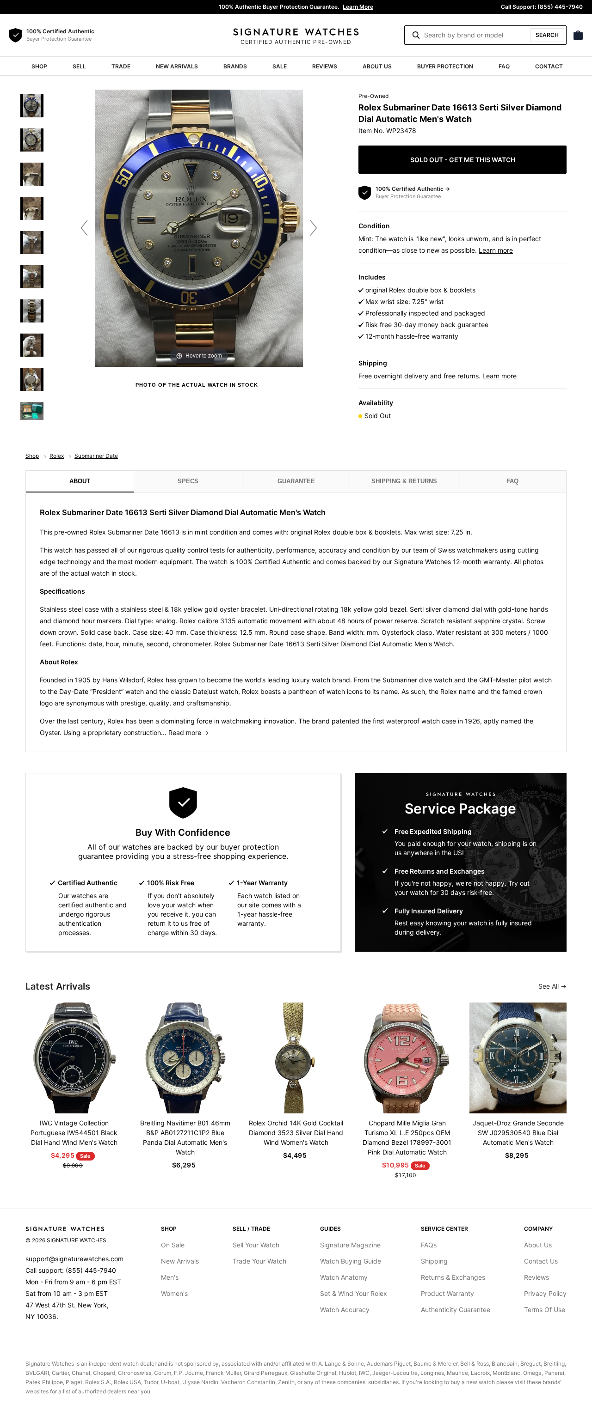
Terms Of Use (544, 1309)
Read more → (188, 732)
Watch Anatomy (344, 1277)
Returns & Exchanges (453, 1277)
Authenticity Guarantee (455, 1309)
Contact (549, 66)
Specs (188, 481)
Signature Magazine (350, 1245)
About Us (377, 66)
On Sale (173, 1245)
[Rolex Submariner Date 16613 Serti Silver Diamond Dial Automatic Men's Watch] (31, 105)
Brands (235, 66)
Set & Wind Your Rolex (353, 1293)
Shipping (434, 1261)
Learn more (496, 250)
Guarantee (296, 481)
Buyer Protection (445, 66)
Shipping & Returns (404, 481)
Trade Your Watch (259, 1261)
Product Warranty (447, 1293)
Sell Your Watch (256, 1245)
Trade (120, 66)
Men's (170, 1277)
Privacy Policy (545, 1293)
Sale (279, 66)
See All (549, 986)
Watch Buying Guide (350, 1261)
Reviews (324, 66)
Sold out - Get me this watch (462, 160)
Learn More (358, 6)
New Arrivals (177, 66)
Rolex (56, 455)
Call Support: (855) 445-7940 (542, 6)
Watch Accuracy (345, 1309)
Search (547, 34)
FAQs (429, 1245)
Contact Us (541, 1261)
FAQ (504, 66)
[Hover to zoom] (199, 227)
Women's (174, 1293)
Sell (79, 66)
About (79, 481)
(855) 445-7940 (91, 1270)
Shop (39, 66)
